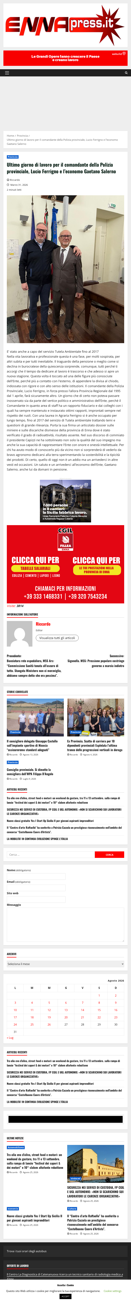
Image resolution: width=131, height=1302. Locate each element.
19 (49, 1017)
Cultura (72, 1208)
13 (66, 1010)
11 (32, 1010)
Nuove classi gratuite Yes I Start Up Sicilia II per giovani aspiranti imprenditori (50, 821)
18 (32, 1017)
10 (15, 1010)
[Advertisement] (65, 102)
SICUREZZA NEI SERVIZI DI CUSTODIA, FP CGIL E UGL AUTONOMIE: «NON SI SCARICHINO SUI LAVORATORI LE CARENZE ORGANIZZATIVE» (95, 1191)
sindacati (75, 1178)
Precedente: (34, 666)
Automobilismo (16, 1147)
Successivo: (96, 661)
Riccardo (15, 179)
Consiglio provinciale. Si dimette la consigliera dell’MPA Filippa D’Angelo (30, 771)
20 (66, 1017)
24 (15, 1024)
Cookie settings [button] (112, 1291)
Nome (19, 870)
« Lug (10, 1038)
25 (32, 1024)
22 (99, 1017)
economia (13, 1208)
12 (49, 1010)
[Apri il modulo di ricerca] (126, 72)
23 (115, 1017)
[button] (7, 72)
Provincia (13, 156)
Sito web (12, 893)
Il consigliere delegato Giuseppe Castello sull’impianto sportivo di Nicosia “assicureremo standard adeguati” (32, 745)
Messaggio (14, 905)
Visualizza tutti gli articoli (57, 638)
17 (15, 1017)
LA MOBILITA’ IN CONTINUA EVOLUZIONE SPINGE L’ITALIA (37, 839)
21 (82, 1017)
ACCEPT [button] (65, 1296)
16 (115, 1010)
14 (82, 1010)
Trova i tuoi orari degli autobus (27, 1251)
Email (18, 882)
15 (99, 1010)
